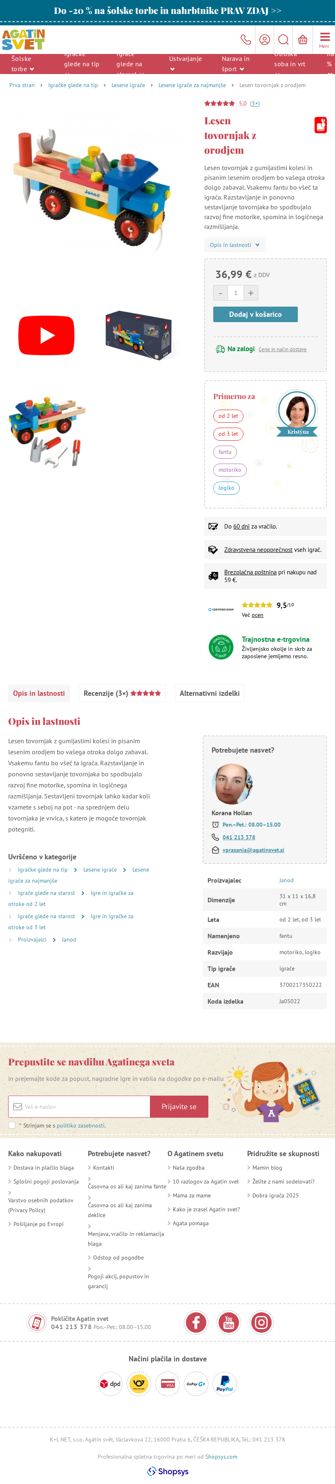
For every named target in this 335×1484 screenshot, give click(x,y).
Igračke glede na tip (82, 58)
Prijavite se (179, 1106)
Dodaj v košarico (255, 314)
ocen (258, 615)
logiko (226, 487)
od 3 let (228, 433)
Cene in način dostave (283, 349)
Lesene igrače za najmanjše (192, 85)
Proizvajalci (33, 939)
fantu (225, 451)
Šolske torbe (21, 63)
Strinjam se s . (62, 1125)
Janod (69, 939)
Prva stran (22, 85)
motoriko (230, 469)
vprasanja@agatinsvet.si (253, 850)
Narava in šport (236, 63)
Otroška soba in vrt (289, 58)
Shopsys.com (221, 1456)
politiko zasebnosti (81, 1125)
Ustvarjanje (185, 58)
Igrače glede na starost (129, 63)
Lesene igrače (128, 85)
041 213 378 (239, 837)
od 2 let (228, 415)
